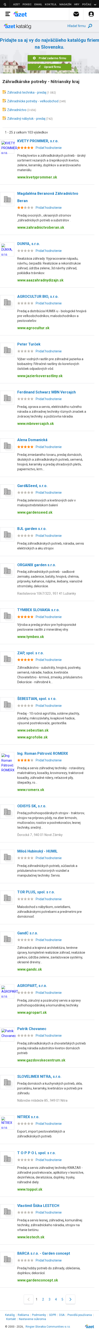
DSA (61, 1315)
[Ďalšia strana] (70, 1299)
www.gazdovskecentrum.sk (41, 1060)
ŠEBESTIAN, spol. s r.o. (36, 698)
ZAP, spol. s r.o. (30, 653)
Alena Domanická (32, 440)
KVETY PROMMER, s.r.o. (37, 141)
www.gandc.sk (29, 969)
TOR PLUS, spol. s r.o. (36, 892)
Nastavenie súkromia (32, 1319)
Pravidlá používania (79, 1315)
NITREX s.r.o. (28, 1117)
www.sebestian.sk (33, 730)
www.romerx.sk (30, 790)
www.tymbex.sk (30, 637)
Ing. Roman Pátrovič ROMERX (42, 753)
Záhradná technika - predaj (26, 92)
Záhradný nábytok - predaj (26, 118)
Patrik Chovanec (31, 1029)
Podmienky (39, 1315)
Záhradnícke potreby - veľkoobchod (32, 101)
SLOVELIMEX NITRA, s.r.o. (39, 1076)
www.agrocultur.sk (33, 328)
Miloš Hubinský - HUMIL (37, 851)
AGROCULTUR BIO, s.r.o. (37, 296)
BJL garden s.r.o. (32, 528)
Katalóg (10, 1315)
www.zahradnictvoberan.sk (40, 227)
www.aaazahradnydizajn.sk (40, 280)
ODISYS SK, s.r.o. (31, 806)
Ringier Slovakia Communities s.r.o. (48, 1326)
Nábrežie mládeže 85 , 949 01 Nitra (42, 1100)
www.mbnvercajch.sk (35, 423)
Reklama (23, 1315)
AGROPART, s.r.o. (32, 985)
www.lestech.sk (30, 1237)
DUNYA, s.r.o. (28, 244)
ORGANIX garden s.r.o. (36, 565)
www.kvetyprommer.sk (37, 177)
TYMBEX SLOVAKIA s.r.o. (38, 610)
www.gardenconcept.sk (37, 1280)
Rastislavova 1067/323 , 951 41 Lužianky (46, 593)
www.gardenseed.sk (34, 512)
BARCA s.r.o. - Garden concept (43, 1253)
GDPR (52, 1315)
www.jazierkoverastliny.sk (40, 376)
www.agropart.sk (32, 1012)
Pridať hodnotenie (49, 148)
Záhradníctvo (16, 110)
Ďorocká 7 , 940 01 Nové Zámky (40, 835)
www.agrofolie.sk (32, 737)
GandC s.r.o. (27, 933)
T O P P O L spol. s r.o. (36, 1153)
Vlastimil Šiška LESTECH (38, 1205)
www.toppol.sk (29, 1189)
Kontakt (11, 1319)
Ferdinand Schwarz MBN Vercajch (46, 392)
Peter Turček (29, 344)
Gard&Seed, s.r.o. (32, 486)
